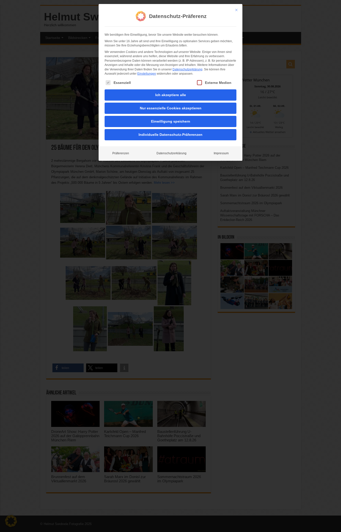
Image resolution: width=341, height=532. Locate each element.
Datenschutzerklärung (187, 69)
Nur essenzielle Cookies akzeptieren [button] (170, 108)
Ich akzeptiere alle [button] (170, 95)
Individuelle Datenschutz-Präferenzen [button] (170, 135)
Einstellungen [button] (146, 73)
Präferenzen (120, 153)
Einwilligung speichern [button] (170, 121)
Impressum (221, 153)
